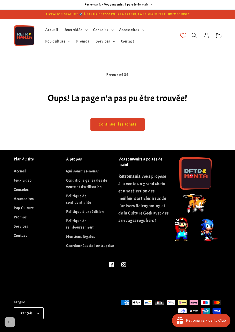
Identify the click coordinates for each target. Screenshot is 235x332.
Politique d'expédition (85, 211)
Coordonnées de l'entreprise (90, 245)
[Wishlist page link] (183, 35)
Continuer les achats (118, 124)
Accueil (20, 171)
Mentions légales (80, 236)
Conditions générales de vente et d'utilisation (86, 183)
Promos (20, 217)
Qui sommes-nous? (82, 171)
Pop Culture (24, 208)
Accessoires (24, 198)
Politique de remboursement (80, 224)
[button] (75, 29)
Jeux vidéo (23, 180)
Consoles (21, 189)
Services (21, 226)
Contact (20, 235)
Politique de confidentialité (78, 199)
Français (26, 313)
